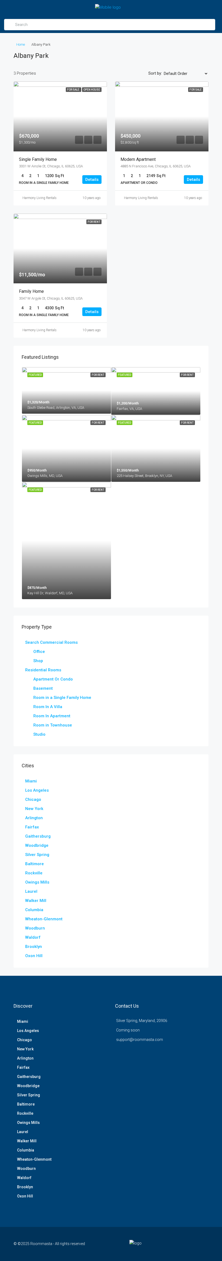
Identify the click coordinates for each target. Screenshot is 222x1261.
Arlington (34, 817)
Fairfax (32, 827)
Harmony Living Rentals (39, 198)
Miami (31, 781)
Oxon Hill (34, 955)
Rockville (34, 873)
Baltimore (34, 863)
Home (20, 44)
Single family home (38, 159)
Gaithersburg (38, 836)
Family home (31, 291)
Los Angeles (37, 790)
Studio (39, 734)
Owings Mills (37, 882)
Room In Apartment (51, 716)
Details (92, 179)
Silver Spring (37, 854)
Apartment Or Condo (53, 679)
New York (34, 808)
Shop (38, 660)
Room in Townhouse (52, 725)
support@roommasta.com (139, 1039)
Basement (43, 688)
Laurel (31, 891)
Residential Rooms (43, 670)
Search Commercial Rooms (51, 642)
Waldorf (33, 937)
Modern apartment (138, 159)
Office (39, 651)
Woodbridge (36, 845)
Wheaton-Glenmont (44, 919)
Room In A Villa (47, 706)
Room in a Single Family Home (62, 697)
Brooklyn (33, 946)
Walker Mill (35, 900)
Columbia (34, 909)
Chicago (33, 799)
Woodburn (35, 928)
